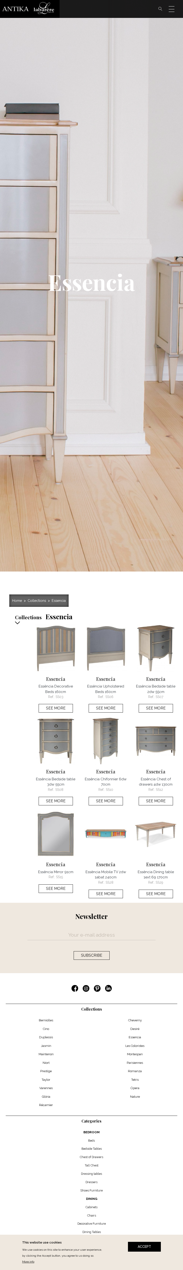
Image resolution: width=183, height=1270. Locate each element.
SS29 (159, 882)
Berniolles (46, 1020)
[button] (21, 620)
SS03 (59, 697)
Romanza (135, 1071)
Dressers (91, 1182)
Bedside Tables (91, 1148)
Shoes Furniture (91, 1190)
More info (28, 1261)
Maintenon (46, 1054)
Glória (46, 1096)
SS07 (159, 697)
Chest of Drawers (91, 1157)
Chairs (91, 1215)
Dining (91, 1199)
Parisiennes (135, 1063)
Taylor (46, 1079)
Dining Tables (91, 1232)
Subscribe (91, 955)
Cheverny (135, 1020)
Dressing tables (91, 1174)
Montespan (135, 1054)
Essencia (59, 600)
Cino (46, 1029)
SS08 (59, 790)
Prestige (46, 1071)
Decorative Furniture (91, 1223)
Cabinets (91, 1207)
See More (56, 708)
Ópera (135, 1088)
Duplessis (46, 1037)
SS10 (109, 790)
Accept (144, 1247)
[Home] (30, 9)
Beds (91, 1140)
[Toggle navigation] (174, 9)
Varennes (46, 1088)
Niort (46, 1063)
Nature (135, 1096)
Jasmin (46, 1046)
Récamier (46, 1105)
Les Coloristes (134, 1046)
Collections (37, 600)
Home (17, 600)
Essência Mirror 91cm (55, 872)
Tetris (135, 1079)
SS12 (159, 790)
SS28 (109, 882)
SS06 (109, 697)
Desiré (134, 1029)
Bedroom (91, 1132)
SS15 (59, 877)
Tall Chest (91, 1165)
